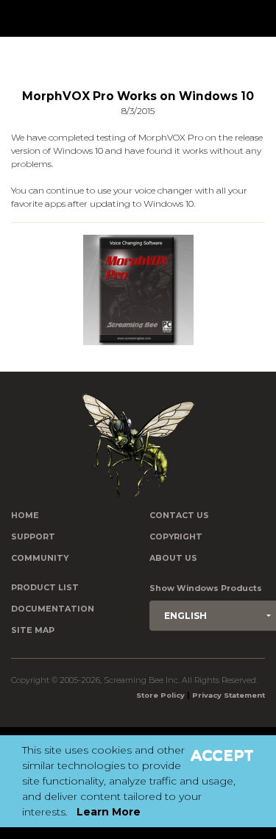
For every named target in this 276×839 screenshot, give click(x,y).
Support (33, 537)
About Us (173, 558)
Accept (222, 755)
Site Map (32, 630)
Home (25, 515)
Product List (45, 587)
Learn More (109, 811)
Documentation (52, 609)
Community (39, 558)
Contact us (179, 515)
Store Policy (160, 695)
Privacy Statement (228, 695)
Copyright (175, 537)
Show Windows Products (205, 588)
